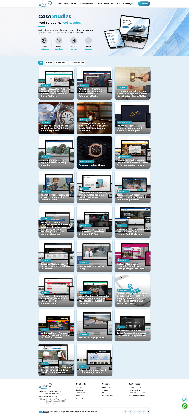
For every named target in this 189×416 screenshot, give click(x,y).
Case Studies (115, 4)
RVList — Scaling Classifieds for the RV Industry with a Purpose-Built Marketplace (132, 232)
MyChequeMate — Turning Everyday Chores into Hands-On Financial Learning (55, 335)
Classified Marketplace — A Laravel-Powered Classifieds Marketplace (55, 266)
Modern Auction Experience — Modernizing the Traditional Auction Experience (55, 128)
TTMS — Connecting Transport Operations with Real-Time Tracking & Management (55, 370)
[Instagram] (139, 412)
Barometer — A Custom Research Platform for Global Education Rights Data (131, 197)
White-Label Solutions (137, 395)
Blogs (78, 395)
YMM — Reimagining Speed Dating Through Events (92, 371)
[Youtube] (148, 412)
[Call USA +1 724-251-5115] (185, 399)
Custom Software (102, 4)
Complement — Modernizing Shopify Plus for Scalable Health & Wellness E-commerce (93, 196)
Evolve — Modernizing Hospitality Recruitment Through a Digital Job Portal (131, 266)
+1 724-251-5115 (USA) (51, 394)
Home (60, 4)
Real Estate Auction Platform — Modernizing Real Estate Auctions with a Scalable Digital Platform (56, 92)
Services (79, 387)
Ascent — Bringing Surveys (92, 337)
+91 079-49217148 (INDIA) (53, 391)
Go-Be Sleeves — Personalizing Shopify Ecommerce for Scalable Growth (56, 197)
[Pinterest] (144, 412)
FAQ (103, 393)
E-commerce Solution (86, 4)
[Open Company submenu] (121, 3)
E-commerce (61, 63)
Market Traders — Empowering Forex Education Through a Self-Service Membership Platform (94, 300)
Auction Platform (70, 4)
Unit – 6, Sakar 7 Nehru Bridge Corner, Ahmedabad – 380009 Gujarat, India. (56, 401)
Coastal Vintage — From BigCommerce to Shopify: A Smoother (54, 162)
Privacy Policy (107, 395)
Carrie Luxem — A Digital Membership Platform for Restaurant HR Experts (91, 232)
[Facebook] (125, 412)
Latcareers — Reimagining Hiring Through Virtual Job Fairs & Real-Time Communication (53, 300)
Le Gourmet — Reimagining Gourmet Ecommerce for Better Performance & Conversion (132, 162)
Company (127, 4)
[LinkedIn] (135, 412)
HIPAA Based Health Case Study (91, 267)
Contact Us (106, 387)
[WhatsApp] (185, 406)
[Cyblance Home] (45, 4)
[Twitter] (130, 412)
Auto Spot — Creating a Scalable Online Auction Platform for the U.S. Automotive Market (91, 92)
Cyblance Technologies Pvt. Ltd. (73, 412)
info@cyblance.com (51, 396)
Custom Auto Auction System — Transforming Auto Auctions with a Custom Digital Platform (132, 93)
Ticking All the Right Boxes (92, 165)
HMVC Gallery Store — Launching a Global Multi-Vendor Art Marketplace (130, 128)
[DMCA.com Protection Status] (44, 412)
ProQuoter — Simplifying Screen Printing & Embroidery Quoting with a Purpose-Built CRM (131, 334)
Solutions (79, 390)
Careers (105, 390)
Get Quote (144, 4)
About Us (79, 398)
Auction (49, 63)
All (41, 63)
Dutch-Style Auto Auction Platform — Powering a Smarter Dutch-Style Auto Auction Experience (94, 127)
